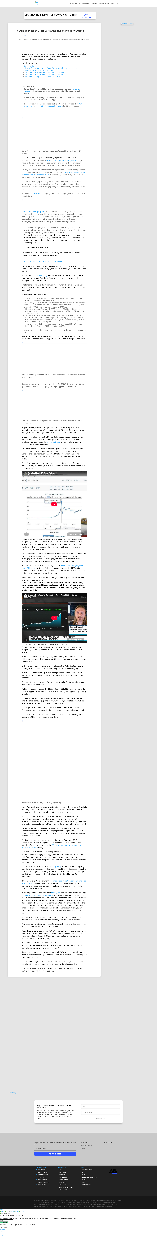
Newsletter (62, 1174)
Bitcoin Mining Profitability (66, 1187)
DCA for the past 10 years (52, 106)
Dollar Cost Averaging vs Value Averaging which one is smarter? (52, 68)
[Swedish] (7, 1211)
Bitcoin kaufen (62, 1172)
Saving (81, 39)
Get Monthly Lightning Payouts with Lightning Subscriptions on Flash (34, 1059)
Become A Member (87, 1169)
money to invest (53, 442)
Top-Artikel (86, 39)
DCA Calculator (42, 1169)
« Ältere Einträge (12, 1092)
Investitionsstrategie (72, 39)
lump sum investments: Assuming (38, 895)
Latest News (62, 1182)
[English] (2, 1211)
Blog (46, 39)
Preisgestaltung (63, 1177)
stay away (57, 866)
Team (83, 1174)
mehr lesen (13, 994)
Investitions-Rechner (43, 1174)
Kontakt (84, 1179)
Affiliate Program (63, 1179)
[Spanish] (11, 1211)
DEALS (112, 3)
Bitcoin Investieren (39, 39)
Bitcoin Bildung (41, 1184)
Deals (83, 1182)
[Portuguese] (16, 1211)
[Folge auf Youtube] (115, 1147)
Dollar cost (36, 193)
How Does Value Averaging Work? (39, 70)
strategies (55, 892)
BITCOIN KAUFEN (104, 3)
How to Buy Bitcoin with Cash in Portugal (23, 1024)
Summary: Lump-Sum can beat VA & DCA (42, 76)
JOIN (118, 3)
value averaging (41, 275)
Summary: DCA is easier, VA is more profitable (44, 72)
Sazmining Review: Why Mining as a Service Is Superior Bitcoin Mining (33, 1007)
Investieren (64, 39)
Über (83, 1172)
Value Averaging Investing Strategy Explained (43, 261)
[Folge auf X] (110, 1147)
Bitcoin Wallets (63, 1189)
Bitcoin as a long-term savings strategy (62, 160)
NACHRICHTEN (73, 3)
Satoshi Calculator (42, 1172)
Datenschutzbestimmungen (89, 1177)
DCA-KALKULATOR (84, 3)
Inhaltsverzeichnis (86, 1184)
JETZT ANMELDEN (87, 16)
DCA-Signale (22, 33)
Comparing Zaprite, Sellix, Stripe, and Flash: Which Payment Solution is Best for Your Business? (43, 1041)
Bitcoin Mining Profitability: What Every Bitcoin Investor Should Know (33, 988)
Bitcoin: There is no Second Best (20, 1078)
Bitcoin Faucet (62, 1184)
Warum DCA (41, 1177)
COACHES (94, 3)
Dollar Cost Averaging (54, 39)
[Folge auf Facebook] (105, 1147)
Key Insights (29, 66)
